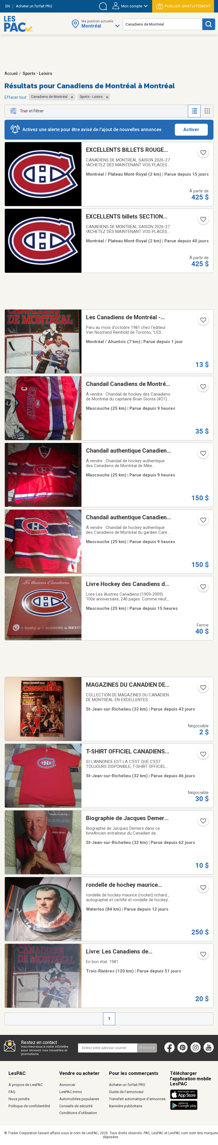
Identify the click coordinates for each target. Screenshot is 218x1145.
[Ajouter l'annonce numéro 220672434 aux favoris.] (202, 822)
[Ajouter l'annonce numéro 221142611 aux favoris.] (202, 956)
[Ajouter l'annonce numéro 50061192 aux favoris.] (202, 756)
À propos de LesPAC (26, 1085)
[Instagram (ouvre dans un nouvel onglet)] (195, 1051)
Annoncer (67, 1085)
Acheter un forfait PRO (127, 1085)
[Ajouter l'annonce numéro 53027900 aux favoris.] (202, 689)
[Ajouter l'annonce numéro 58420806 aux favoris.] (202, 889)
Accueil (11, 73)
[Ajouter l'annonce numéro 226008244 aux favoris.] (202, 388)
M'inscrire (147, 1048)
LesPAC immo (70, 1092)
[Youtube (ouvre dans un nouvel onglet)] (210, 1051)
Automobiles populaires (79, 1099)
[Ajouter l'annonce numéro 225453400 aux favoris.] (202, 154)
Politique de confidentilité (29, 1106)
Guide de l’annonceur (126, 1092)
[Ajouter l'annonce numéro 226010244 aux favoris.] (202, 522)
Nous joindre (19, 1099)
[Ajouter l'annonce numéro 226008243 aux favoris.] (202, 455)
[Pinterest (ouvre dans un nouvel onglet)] (182, 1051)
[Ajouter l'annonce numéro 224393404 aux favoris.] (202, 221)
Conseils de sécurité (76, 1106)
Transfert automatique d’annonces (137, 1099)
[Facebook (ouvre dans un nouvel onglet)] (169, 1051)
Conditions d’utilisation (78, 1113)
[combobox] (162, 24)
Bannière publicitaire (125, 1106)
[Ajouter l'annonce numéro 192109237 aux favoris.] (202, 321)
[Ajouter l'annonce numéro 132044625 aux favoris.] (202, 588)
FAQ (12, 1092)
